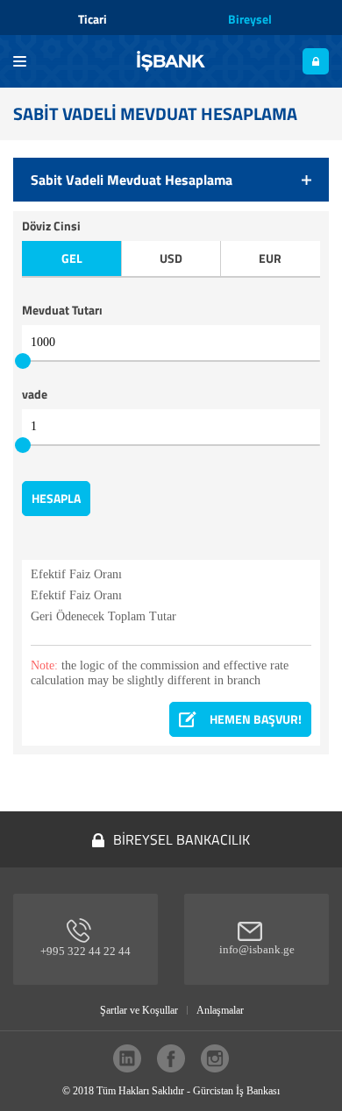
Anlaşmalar (220, 1010)
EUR (270, 258)
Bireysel (250, 18)
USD (171, 258)
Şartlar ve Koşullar (139, 1010)
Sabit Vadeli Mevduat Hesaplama (131, 179)
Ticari (92, 18)
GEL (71, 258)
